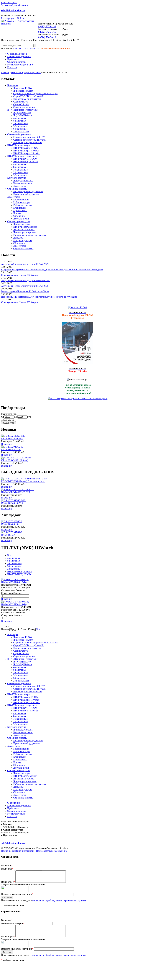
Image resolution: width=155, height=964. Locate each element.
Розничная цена (9, 414)
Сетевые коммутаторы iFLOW (29, 137)
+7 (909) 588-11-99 (10, 827)
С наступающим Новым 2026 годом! (20, 275)
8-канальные (19, 120)
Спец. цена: (7, 593)
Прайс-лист (13, 59)
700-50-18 (47, 37)
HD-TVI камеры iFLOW (25, 148)
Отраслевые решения (24, 107)
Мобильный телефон (12, 923)
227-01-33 (47, 26)
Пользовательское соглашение (51, 851)
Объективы (19, 216)
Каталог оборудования (19, 56)
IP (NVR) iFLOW (22, 112)
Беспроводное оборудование (28, 191)
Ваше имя (7, 865)
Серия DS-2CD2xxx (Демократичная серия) (35, 93)
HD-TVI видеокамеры (18, 145)
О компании (13, 803)
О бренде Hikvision (17, 53)
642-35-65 (47, 32)
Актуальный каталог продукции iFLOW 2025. (25, 264)
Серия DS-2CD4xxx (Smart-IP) (28, 96)
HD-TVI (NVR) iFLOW (25, 158)
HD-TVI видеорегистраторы (26, 72)
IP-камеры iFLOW (22, 88)
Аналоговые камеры (24, 229)
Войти (20, 18)
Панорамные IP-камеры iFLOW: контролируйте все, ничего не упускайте (39, 296)
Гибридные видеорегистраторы (29, 235)
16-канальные (20, 123)
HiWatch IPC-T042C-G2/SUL (16, 492)
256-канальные (21, 131)
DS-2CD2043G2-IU (11, 449)
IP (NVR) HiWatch (22, 115)
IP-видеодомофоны (23, 180)
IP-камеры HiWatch (23, 90)
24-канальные (20, 172)
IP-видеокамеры (21, 224)
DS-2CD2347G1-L (10, 535)
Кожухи (17, 213)
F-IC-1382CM (32, 48)
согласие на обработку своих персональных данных (59, 900)
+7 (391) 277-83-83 (10, 832)
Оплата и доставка (16, 62)
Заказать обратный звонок (14, 5)
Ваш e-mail (7, 868)
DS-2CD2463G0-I (10, 524)
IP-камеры (12, 85)
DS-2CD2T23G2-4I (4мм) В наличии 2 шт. (23, 481)
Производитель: (9, 585)
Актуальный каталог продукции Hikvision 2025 (25, 280)
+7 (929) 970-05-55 (10, 821)
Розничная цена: (9, 587)
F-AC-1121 (17, 48)
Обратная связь (9, 2)
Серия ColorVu (21, 104)
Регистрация (7, 18)
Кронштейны (20, 210)
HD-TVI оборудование (25, 227)
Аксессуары (19, 186)
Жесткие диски (21, 218)
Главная (5, 72)
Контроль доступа (16, 178)
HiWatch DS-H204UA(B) (13, 604)
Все (9, 555)
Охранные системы (17, 188)
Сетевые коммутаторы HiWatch (29, 139)
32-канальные (20, 126)
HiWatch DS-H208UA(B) (13, 582)
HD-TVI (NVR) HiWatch (25, 161)
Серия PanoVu (20, 101)
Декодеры (18, 237)
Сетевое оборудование (19, 134)
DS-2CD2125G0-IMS (12, 438)
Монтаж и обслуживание (20, 64)
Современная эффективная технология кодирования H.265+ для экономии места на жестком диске (52, 269)
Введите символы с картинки (17, 894)
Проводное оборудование (26, 194)
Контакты (12, 67)
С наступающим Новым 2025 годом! (20, 302)
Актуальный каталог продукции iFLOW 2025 (24, 286)
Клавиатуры (19, 207)
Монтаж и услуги (16, 813)
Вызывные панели (23, 183)
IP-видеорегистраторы (24, 232)
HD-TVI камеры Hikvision (26, 153)
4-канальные (19, 118)
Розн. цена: (7, 441)
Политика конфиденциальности (17, 851)
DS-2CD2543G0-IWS (12, 503)
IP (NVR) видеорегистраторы (22, 110)
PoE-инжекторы (21, 202)
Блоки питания (21, 199)
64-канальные (20, 129)
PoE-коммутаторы (22, 205)
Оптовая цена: (8, 590)
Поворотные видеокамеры (27, 99)
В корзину (6, 444)
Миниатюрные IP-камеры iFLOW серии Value (25, 291)
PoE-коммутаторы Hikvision (27, 142)
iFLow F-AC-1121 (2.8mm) (14, 460)
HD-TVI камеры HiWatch (26, 150)
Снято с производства (18, 221)
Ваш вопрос (8, 882)
